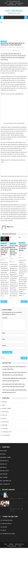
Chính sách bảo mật (11, 4)
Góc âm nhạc (14, 10)
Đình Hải (22, 498)
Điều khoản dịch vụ (19, 3)
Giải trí (3, 405)
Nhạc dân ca (5, 411)
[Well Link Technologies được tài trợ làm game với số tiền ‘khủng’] (5, 239)
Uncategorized (6, 435)
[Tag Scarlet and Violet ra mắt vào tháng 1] (23, 239)
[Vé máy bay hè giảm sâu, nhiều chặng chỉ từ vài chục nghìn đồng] (5, 495)
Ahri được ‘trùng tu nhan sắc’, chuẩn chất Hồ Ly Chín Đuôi (24, 301)
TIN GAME (3, 41)
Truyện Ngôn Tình (6, 431)
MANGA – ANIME (6, 408)
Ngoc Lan (14, 47)
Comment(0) (21, 47)
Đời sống (4, 401)
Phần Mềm (4, 425)
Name (4, 333)
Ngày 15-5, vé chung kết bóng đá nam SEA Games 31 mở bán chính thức (5, 301)
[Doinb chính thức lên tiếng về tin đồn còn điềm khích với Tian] (14, 239)
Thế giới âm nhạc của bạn (8, 533)
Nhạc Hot (4, 415)
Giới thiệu (11, 3)
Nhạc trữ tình (5, 421)
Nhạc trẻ (4, 418)
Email (3, 339)
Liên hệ (19, 4)
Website (4, 345)
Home (6, 3)
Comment (5, 317)
